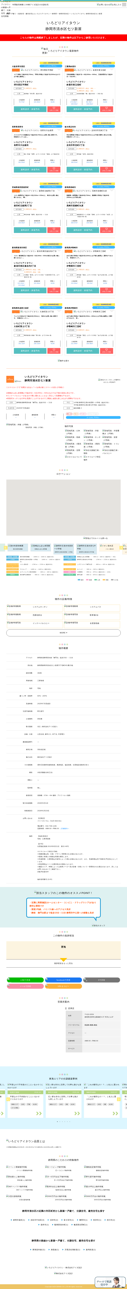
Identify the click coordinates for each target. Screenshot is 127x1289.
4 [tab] (65, 1121)
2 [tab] (60, 1121)
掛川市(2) (109, 1220)
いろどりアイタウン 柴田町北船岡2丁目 (23, 204)
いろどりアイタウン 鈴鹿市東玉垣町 (76, 83)
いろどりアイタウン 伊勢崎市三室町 (76, 264)
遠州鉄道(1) (89, 1250)
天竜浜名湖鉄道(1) (71, 1250)
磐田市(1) (82, 1220)
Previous (6, 548)
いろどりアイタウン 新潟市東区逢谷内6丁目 (25, 264)
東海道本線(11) (37, 1250)
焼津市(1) (96, 1220)
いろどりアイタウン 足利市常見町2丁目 (76, 143)
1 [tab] (57, 1121)
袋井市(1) (43, 1225)
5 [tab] (67, 1121)
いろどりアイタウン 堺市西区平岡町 (23, 83)
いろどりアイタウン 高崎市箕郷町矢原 (76, 204)
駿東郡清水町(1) (60, 1225)
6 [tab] (69, 1121)
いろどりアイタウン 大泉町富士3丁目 (23, 324)
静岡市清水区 (64, 14)
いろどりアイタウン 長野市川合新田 (23, 143)
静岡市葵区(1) (18, 1220)
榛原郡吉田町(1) (79, 1225)
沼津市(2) (53, 1220)
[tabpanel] (25, 1100)
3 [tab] (62, 1121)
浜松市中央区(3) (36, 1220)
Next (121, 548)
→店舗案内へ (64, 828)
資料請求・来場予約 (30, 109)
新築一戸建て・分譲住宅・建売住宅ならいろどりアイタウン (28, 14)
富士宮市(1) (67, 1220)
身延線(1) (53, 1250)
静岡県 (54, 14)
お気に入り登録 (54, 110)
